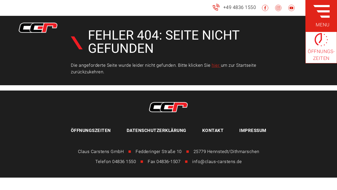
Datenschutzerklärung (156, 130)
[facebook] (265, 8)
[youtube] (291, 8)
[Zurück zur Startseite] (38, 28)
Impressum (252, 130)
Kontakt (213, 130)
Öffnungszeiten (91, 130)
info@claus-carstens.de (217, 161)
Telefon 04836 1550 (115, 161)
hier (216, 65)
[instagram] (278, 8)
